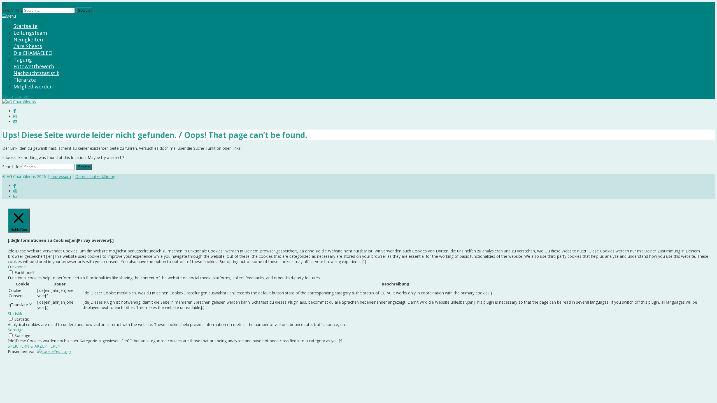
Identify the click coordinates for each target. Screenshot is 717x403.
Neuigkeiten (28, 39)
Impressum (60, 176)
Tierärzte (24, 79)
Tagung (22, 59)
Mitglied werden (33, 86)
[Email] (15, 121)
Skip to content (16, 96)
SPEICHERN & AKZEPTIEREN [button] (34, 346)
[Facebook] (14, 111)
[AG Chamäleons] (19, 101)
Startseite (25, 26)
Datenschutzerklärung (95, 176)
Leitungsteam (30, 32)
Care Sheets (27, 46)
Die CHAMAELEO (32, 53)
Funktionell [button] (17, 267)
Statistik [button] (15, 313)
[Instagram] (15, 116)
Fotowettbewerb (33, 66)
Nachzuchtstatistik (36, 73)
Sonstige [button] (16, 329)
